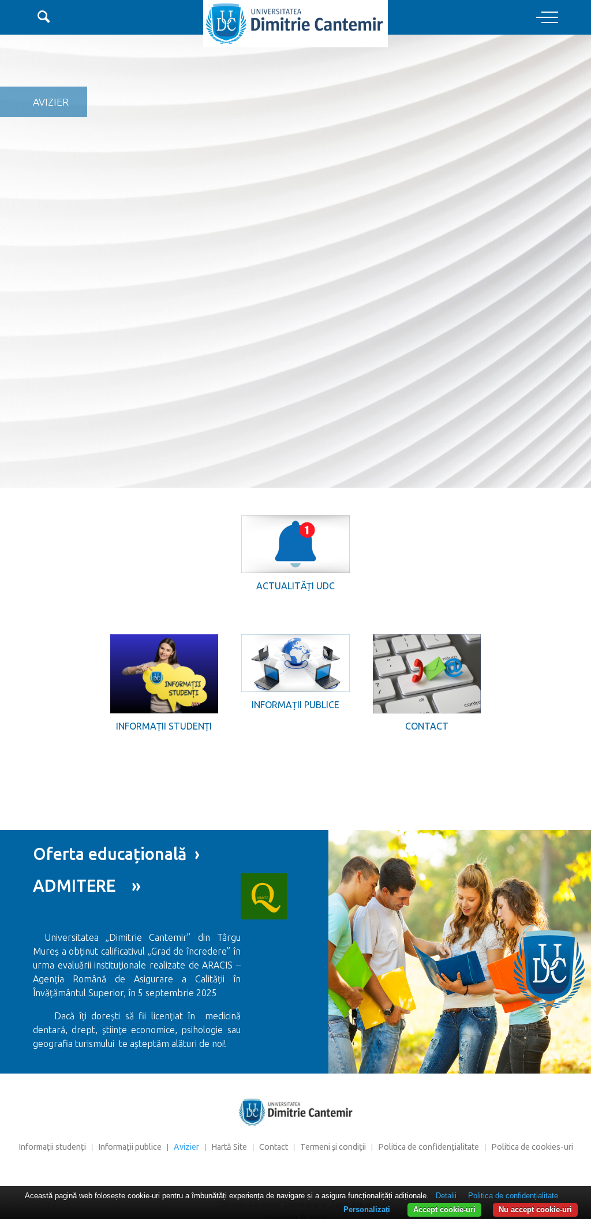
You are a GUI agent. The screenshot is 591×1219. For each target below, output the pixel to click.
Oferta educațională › (116, 853)
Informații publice (295, 705)
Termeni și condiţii (333, 1146)
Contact (426, 726)
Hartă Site (229, 1146)
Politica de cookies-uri (532, 1146)
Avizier (186, 1146)
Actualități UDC (295, 586)
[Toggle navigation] (547, 18)
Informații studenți (164, 726)
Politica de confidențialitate (428, 1146)
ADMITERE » (87, 885)
